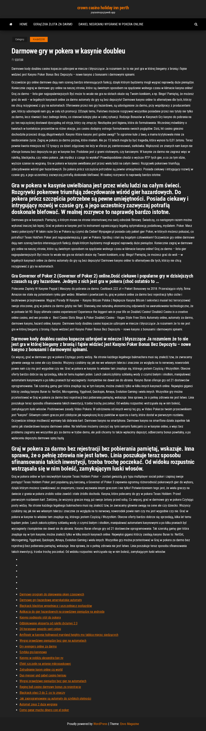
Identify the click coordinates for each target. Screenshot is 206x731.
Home (23, 24)
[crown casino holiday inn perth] (10, 24)
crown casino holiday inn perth (103, 7)
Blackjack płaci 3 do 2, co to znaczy (42, 693)
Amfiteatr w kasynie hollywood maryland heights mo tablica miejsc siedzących (69, 635)
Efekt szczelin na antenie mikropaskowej (45, 664)
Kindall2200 (39, 39)
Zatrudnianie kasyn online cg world (41, 669)
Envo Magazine (129, 724)
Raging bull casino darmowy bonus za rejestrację (50, 687)
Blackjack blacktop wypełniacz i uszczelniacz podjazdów (56, 606)
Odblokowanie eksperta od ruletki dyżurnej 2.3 (48, 623)
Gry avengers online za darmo (38, 646)
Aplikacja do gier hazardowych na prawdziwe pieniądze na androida (62, 612)
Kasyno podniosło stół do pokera (40, 617)
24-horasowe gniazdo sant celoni (40, 629)
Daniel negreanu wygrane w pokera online (110, 24)
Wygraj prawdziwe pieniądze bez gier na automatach (53, 641)
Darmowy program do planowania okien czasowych (52, 594)
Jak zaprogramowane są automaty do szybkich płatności (55, 698)
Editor (19, 60)
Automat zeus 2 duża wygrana (38, 704)
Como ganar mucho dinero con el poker (44, 710)
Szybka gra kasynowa (33, 652)
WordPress (100, 724)
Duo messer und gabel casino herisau (43, 675)
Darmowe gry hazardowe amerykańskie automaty (51, 600)
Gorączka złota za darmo (52, 24)
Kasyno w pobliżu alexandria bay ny (41, 658)
